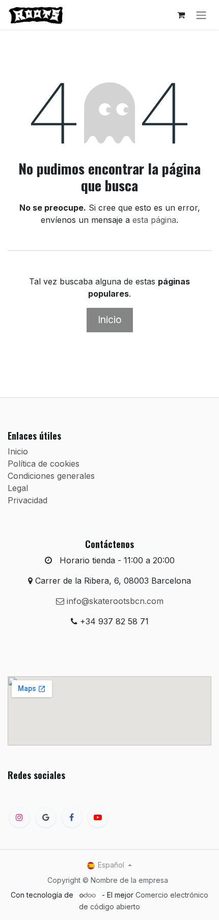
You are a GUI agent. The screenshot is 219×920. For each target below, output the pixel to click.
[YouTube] (98, 817)
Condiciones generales (51, 476)
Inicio (110, 319)
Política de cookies (43, 463)
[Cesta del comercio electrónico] (181, 15)
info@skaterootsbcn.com (113, 601)
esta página (154, 220)
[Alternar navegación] (201, 14)
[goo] (46, 817)
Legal (18, 488)
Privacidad (27, 500)
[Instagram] (19, 817)
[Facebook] (72, 817)
